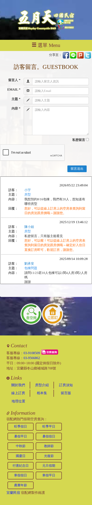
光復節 (49, 456)
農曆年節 (20, 485)
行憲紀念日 (21, 465)
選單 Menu (49, 45)
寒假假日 (20, 475)
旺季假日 (20, 426)
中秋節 (20, 446)
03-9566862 (32, 358)
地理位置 (18, 401)
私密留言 (78, 140)
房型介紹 (42, 385)
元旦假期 (48, 465)
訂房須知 (66, 385)
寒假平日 (48, 475)
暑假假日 (48, 436)
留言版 (66, 393)
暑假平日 (20, 436)
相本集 (42, 393)
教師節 (49, 446)
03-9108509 (32, 353)
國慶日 (20, 456)
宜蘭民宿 (13, 492)
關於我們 (18, 385)
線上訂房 (18, 393)
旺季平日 (48, 426)
